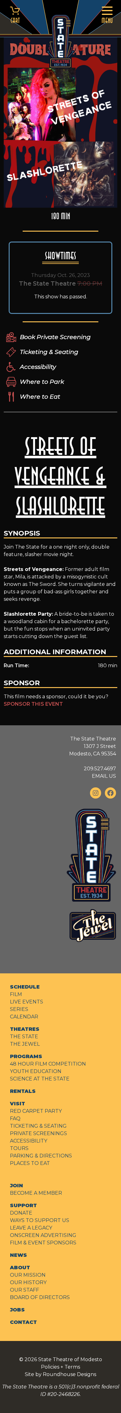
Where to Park (42, 381)
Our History (28, 1282)
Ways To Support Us (39, 1220)
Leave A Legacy (31, 1228)
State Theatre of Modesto (70, 1359)
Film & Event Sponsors (43, 1243)
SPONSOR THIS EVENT (33, 704)
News (18, 1255)
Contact (23, 1322)
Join (16, 1186)
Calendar (24, 1017)
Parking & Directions (41, 1156)
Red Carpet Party (36, 1111)
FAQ (15, 1118)
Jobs (17, 1310)
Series (19, 1009)
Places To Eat (30, 1163)
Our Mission (28, 1275)
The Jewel (25, 1044)
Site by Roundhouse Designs (60, 1374)
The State (24, 1036)
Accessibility (38, 366)
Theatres (24, 1029)
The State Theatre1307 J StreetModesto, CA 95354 (92, 746)
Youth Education (35, 1071)
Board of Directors (40, 1297)
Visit (17, 1104)
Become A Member (36, 1193)
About (20, 1267)
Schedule (25, 987)
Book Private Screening (55, 337)
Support (23, 1205)
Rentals (23, 1091)
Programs (26, 1056)
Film (16, 994)
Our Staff (24, 1290)
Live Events (26, 1002)
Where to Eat (40, 396)
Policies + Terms (60, 1367)
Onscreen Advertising (43, 1235)
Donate (21, 1213)
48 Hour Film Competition (48, 1064)
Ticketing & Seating (49, 352)
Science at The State (39, 1079)
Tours (19, 1148)
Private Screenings (38, 1133)
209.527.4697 (100, 769)
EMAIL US (104, 776)
